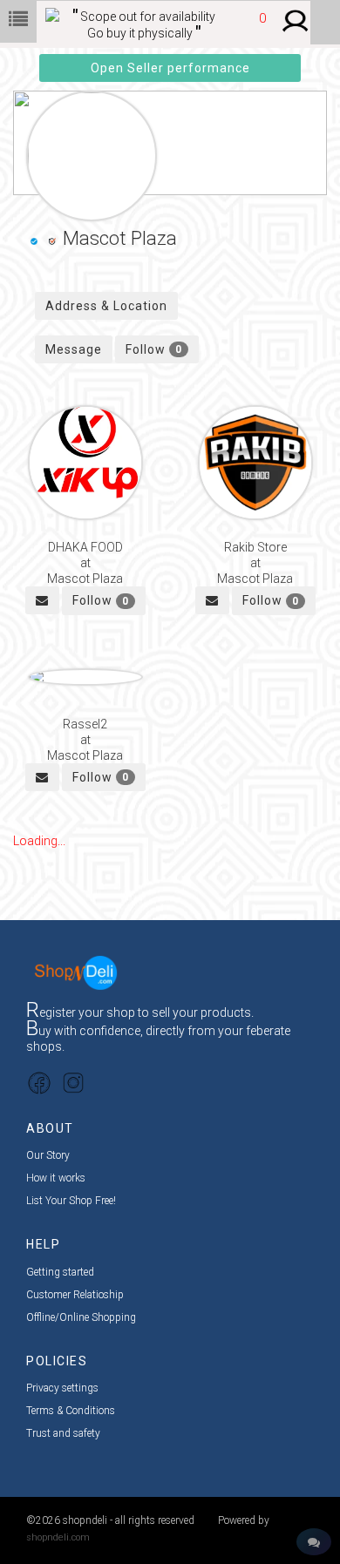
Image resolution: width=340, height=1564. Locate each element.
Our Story (48, 1155)
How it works (55, 1178)
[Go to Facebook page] (39, 1082)
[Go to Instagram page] (73, 1082)
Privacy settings (62, 1388)
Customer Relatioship (75, 1295)
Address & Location (106, 306)
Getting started (60, 1272)
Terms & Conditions (70, 1411)
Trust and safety (63, 1433)
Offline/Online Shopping (81, 1317)
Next (300, 132)
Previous (39, 132)
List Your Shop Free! (71, 1201)
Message (73, 349)
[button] (257, 27)
